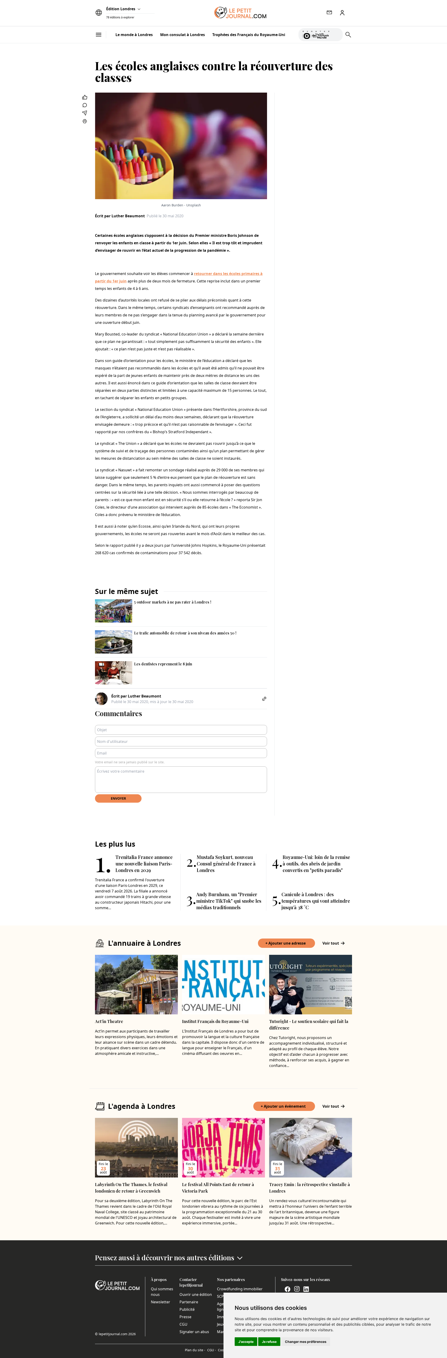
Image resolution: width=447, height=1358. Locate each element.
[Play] (336, 34)
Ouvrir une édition (195, 1294)
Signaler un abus (194, 1331)
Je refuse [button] (269, 1342)
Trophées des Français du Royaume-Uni (248, 34)
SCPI (221, 1296)
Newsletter (160, 1301)
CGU (183, 1324)
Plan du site (195, 1350)
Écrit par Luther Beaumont (120, 215)
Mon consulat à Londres (182, 34)
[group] (336, 33)
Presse (185, 1316)
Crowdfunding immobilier (240, 1288)
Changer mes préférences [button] (305, 1342)
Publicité (187, 1309)
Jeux (220, 1324)
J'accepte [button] (246, 1342)
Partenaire (188, 1301)
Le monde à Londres (134, 34)
